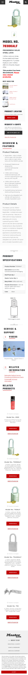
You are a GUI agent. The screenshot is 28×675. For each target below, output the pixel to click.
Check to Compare (14, 414)
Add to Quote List (13, 433)
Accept (14, 672)
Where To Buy (15, 640)
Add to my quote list (13, 133)
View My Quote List (10, 137)
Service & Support (14, 650)
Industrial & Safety (14, 644)
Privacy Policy (7, 665)
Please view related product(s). (11, 75)
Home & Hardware (14, 647)
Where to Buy (11, 118)
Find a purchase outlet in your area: (14, 114)
